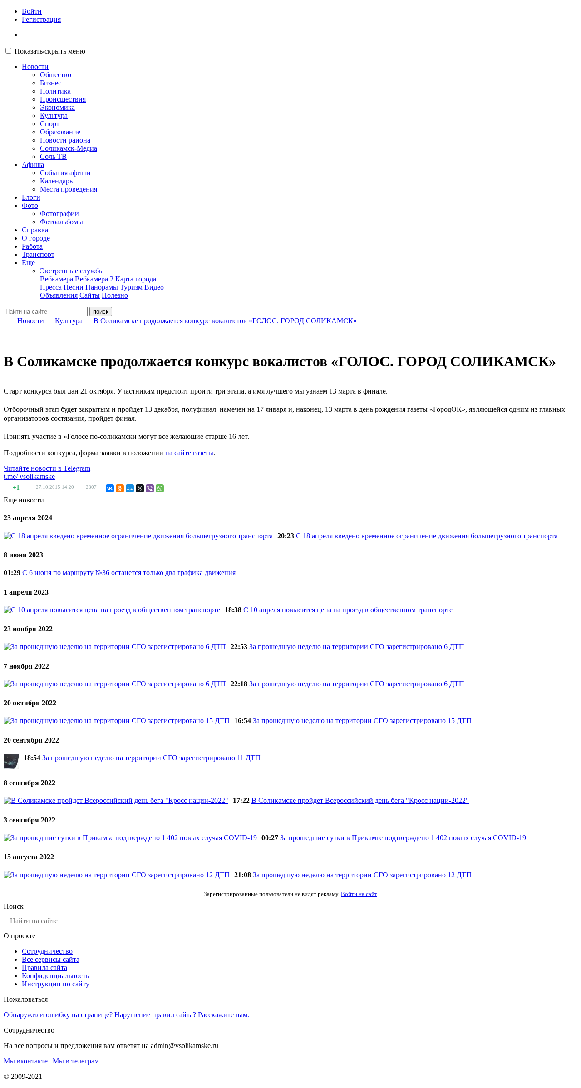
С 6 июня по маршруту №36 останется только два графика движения (129, 572)
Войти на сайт (359, 894)
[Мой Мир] (130, 488)
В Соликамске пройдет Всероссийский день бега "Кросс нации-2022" (360, 800)
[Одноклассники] (120, 488)
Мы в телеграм (76, 1061)
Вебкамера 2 (94, 279)
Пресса (51, 287)
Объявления (59, 295)
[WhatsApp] (160, 488)
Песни (74, 287)
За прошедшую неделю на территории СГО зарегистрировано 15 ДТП (362, 720)
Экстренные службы (72, 271)
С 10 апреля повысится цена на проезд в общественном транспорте (348, 610)
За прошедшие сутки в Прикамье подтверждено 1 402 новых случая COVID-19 (403, 838)
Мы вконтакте (26, 1061)
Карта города (135, 279)
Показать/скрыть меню (50, 51)
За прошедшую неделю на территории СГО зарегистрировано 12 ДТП (362, 875)
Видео (154, 287)
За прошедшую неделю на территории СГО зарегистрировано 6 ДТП (356, 646)
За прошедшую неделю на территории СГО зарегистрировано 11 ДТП (151, 758)
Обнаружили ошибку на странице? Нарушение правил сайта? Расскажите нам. (126, 1015)
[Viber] (150, 488)
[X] (140, 488)
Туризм (131, 287)
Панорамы (101, 287)
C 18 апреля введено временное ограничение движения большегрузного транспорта (427, 536)
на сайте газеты (189, 453)
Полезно (115, 295)
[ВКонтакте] (110, 488)
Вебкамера (56, 279)
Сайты (89, 295)
